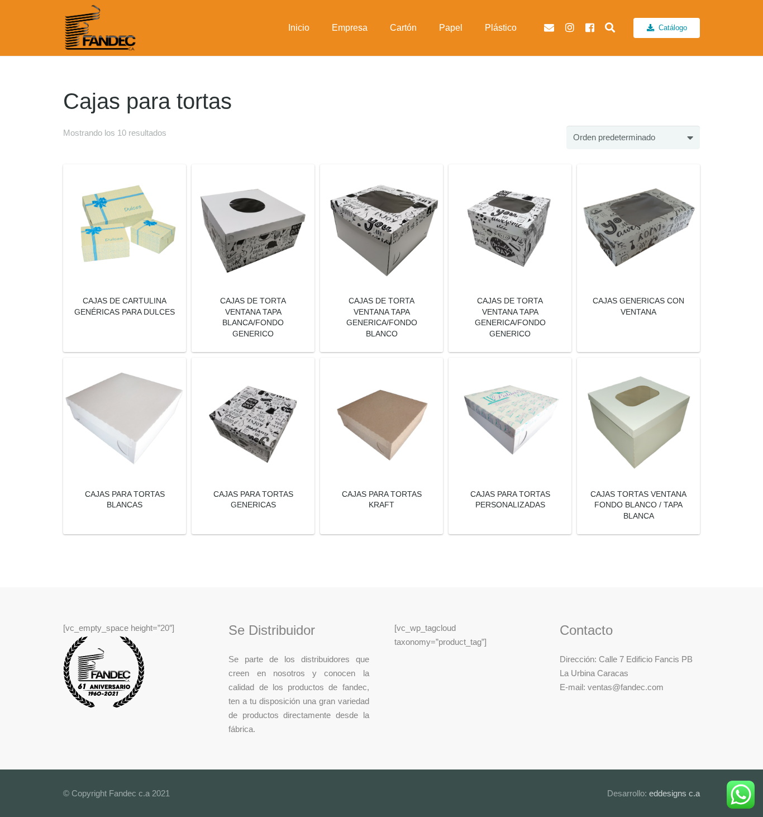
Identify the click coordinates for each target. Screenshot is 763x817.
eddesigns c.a (673, 793)
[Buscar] (610, 28)
